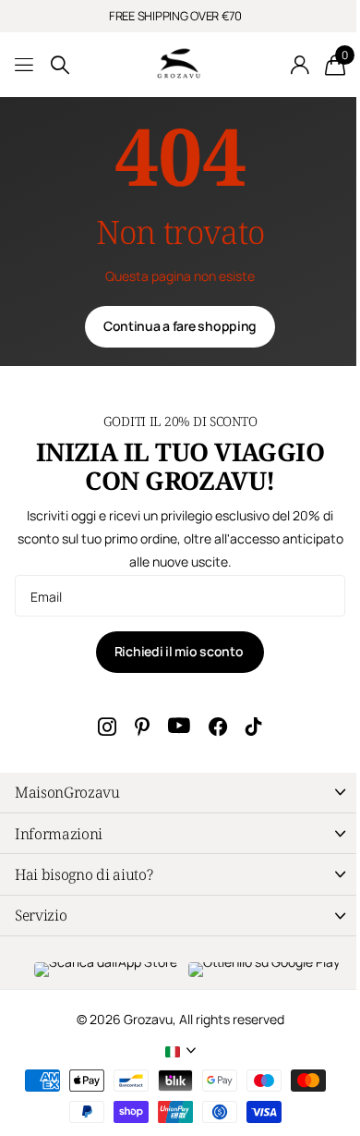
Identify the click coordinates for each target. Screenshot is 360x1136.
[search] (60, 65)
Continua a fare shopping (180, 326)
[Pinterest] (142, 726)
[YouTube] (179, 726)
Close (180, 792)
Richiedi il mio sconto (180, 651)
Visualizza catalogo (25, 65)
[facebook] (218, 726)
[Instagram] (107, 726)
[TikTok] (254, 726)
